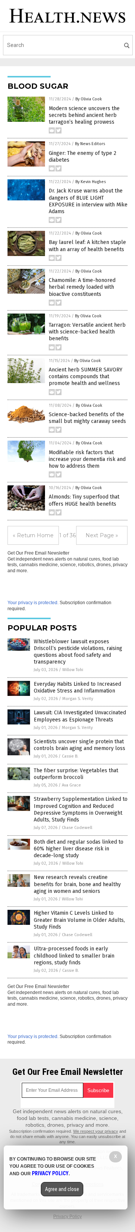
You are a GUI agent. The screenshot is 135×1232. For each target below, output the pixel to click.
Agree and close (62, 1189)
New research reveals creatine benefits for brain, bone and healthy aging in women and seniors (77, 884)
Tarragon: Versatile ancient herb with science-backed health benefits (87, 332)
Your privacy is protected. (33, 602)
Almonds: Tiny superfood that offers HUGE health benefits (84, 500)
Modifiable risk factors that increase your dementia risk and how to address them (87, 459)
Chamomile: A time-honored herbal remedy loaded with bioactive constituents (82, 287)
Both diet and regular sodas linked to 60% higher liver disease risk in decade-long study (78, 849)
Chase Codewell (77, 827)
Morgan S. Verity (77, 698)
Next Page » (102, 535)
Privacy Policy (67, 1216)
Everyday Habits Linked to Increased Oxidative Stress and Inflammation (77, 687)
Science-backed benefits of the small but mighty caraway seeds (87, 417)
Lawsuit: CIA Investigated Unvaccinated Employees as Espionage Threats (80, 716)
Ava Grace (71, 785)
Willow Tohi (72, 669)
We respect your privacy (95, 1131)
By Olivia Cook (88, 99)
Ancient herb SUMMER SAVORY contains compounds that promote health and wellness (85, 376)
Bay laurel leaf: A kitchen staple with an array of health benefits (87, 245)
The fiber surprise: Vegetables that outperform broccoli (76, 773)
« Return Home (33, 535)
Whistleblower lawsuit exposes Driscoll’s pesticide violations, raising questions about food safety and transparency (78, 651)
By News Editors (90, 143)
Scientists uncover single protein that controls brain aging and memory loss (79, 745)
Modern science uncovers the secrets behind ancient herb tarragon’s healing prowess (84, 115)
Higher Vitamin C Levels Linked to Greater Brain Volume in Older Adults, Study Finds (79, 920)
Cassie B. (70, 756)
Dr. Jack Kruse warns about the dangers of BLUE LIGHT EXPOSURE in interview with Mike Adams (88, 201)
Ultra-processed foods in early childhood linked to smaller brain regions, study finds (74, 955)
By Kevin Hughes (90, 181)
